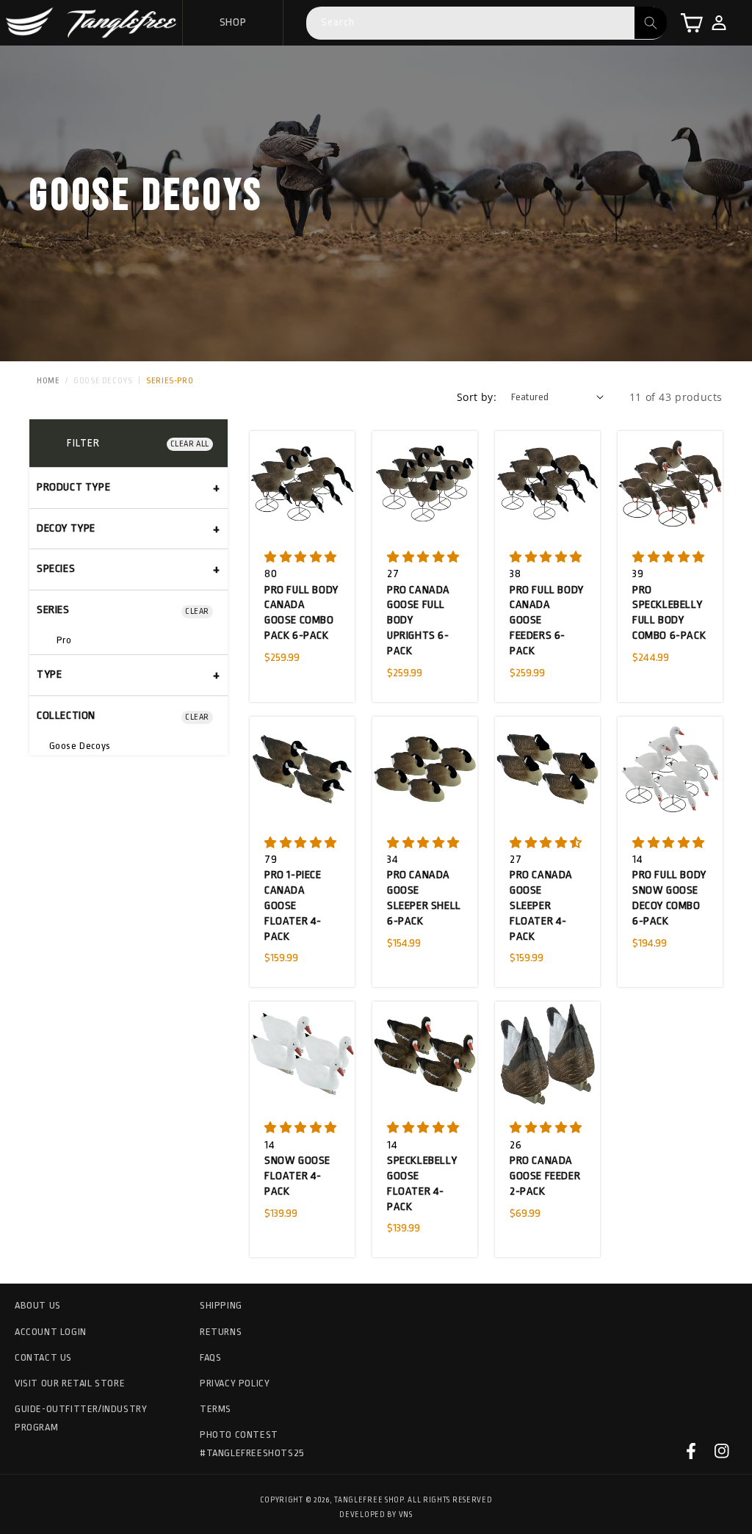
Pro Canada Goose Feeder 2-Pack (545, 1176)
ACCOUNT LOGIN (51, 1331)
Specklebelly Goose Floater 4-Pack (422, 1183)
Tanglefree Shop (368, 1500)
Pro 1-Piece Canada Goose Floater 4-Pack (293, 905)
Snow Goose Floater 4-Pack (297, 1176)
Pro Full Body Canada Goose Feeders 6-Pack (547, 620)
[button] (692, 23)
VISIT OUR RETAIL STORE (70, 1383)
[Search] (650, 23)
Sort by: (476, 397)
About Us (38, 1305)
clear (197, 611)
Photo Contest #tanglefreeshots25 (252, 1443)
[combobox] (486, 23)
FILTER (83, 443)
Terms (215, 1408)
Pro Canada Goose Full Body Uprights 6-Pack (418, 620)
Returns (221, 1331)
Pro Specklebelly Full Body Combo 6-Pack (669, 613)
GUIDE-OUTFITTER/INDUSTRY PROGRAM (81, 1418)
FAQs (210, 1357)
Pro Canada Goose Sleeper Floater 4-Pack (541, 905)
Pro (62, 639)
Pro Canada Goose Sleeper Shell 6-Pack (424, 898)
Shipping (221, 1305)
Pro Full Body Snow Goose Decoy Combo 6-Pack (669, 898)
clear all (189, 444)
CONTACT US (43, 1357)
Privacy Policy (235, 1383)
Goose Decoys (102, 381)
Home (48, 381)
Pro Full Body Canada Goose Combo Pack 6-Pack (301, 613)
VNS (406, 1515)
